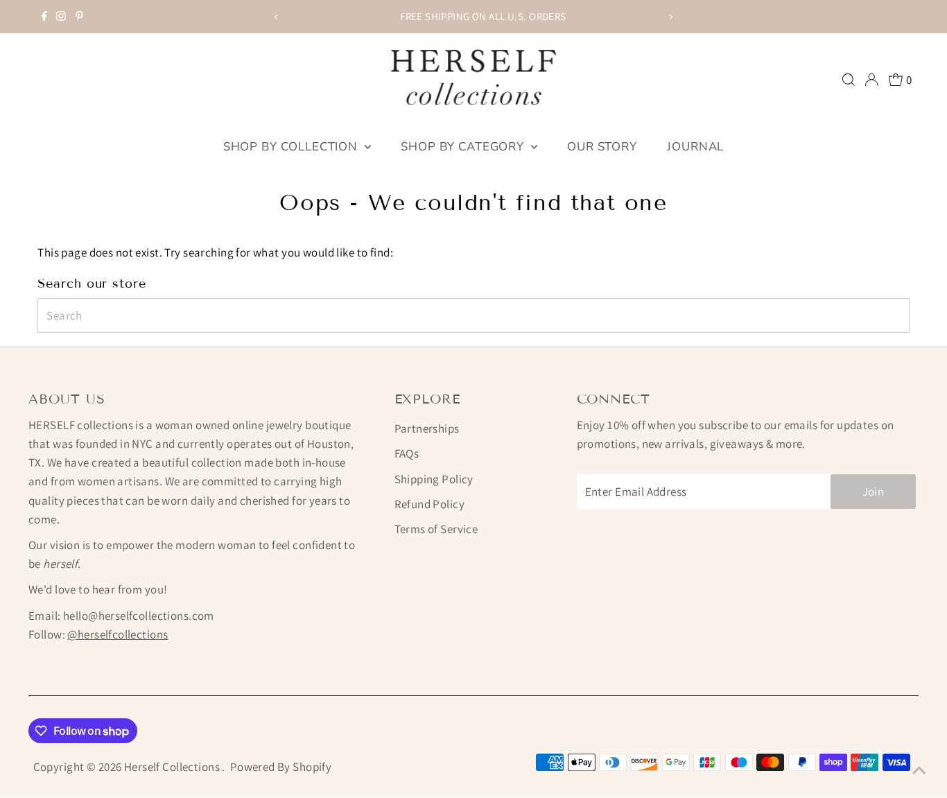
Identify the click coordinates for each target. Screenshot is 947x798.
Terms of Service (436, 529)
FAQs (406, 453)
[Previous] (277, 17)
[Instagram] (61, 16)
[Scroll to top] (919, 770)
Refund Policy (429, 504)
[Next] (670, 17)
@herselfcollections (117, 634)
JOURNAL (695, 147)
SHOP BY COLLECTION (292, 147)
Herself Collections (173, 766)
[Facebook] (44, 16)
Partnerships (427, 428)
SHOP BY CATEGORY (464, 147)
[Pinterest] (79, 16)
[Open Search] (848, 79)
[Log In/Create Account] (871, 79)
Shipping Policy (434, 479)
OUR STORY (602, 147)
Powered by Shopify (281, 766)
